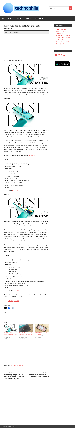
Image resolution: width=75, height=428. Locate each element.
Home (3, 18)
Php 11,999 (16, 290)
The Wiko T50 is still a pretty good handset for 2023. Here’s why (26, 334)
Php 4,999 (15, 190)
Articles (10, 18)
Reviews (19, 18)
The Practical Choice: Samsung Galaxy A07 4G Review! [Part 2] (62, 41)
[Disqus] (26, 404)
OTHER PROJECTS (39, 18)
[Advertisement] (26, 45)
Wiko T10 (10, 301)
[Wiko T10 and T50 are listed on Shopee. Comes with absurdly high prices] (11, 328)
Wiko (11, 365)
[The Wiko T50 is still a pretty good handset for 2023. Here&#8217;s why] (26, 328)
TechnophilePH (16, 32)
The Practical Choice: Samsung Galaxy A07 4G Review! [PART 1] (62, 31)
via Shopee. (32, 155)
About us (28, 18)
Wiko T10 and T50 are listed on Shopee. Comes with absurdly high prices (11, 334)
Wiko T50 (16, 301)
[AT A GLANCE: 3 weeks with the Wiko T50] (42, 328)
